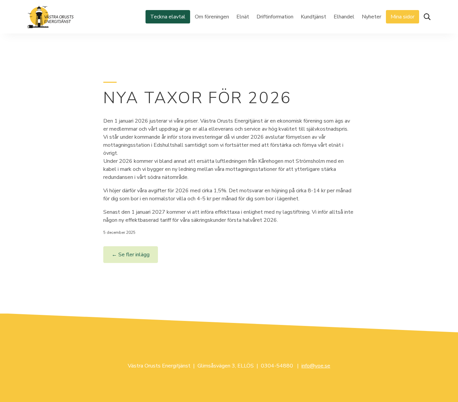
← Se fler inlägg (131, 254)
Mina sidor (402, 16)
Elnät (242, 16)
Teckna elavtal (167, 16)
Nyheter (371, 16)
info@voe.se (315, 366)
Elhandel (344, 16)
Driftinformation (274, 16)
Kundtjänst (313, 16)
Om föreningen (212, 16)
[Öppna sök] (427, 17)
